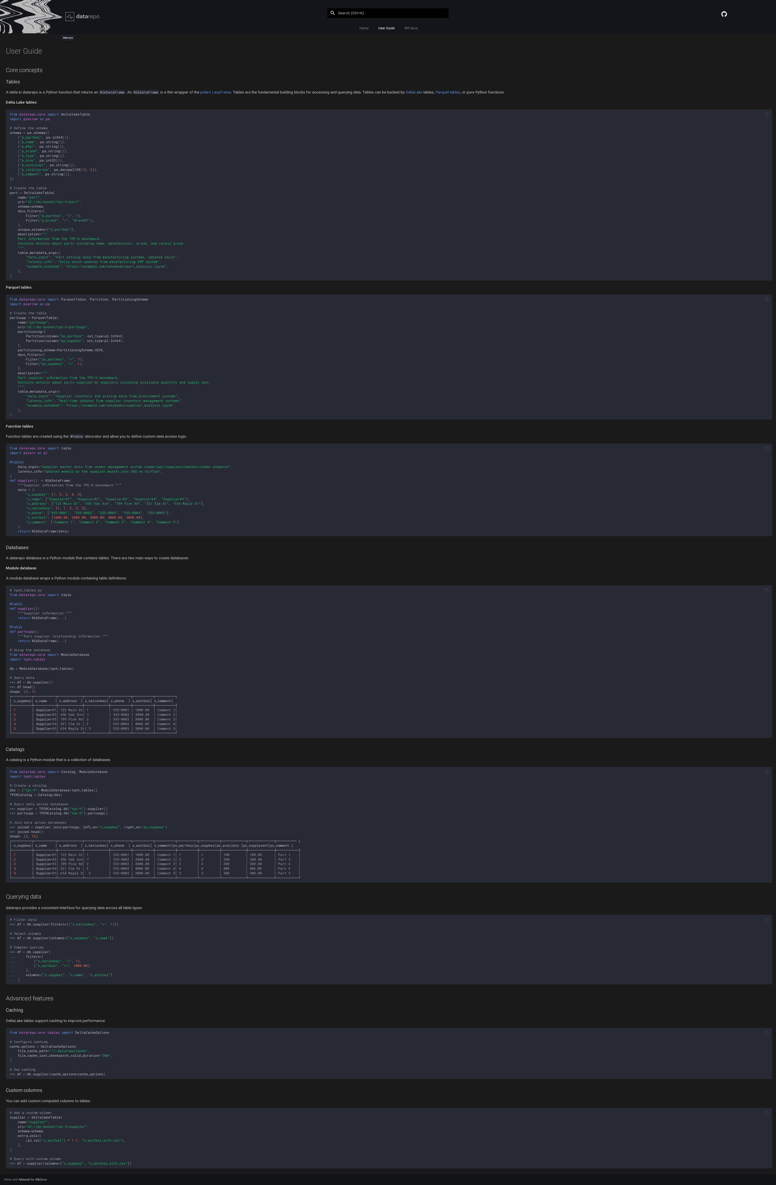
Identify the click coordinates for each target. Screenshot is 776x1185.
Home (363, 28)
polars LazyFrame (215, 92)
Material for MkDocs (33, 1179)
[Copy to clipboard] (767, 114)
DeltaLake (414, 92)
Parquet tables (447, 92)
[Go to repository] (742, 11)
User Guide (386, 28)
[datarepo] (68, 16)
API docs (411, 28)
